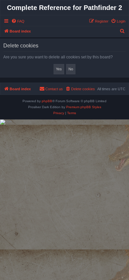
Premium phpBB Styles (83, 107)
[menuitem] (17, 21)
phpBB (47, 101)
